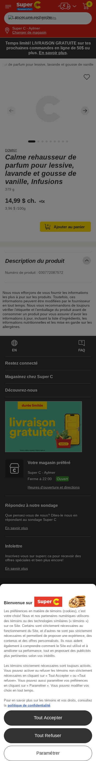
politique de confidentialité (29, 705)
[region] (48, 672)
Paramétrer (48, 753)
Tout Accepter (48, 717)
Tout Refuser (48, 735)
